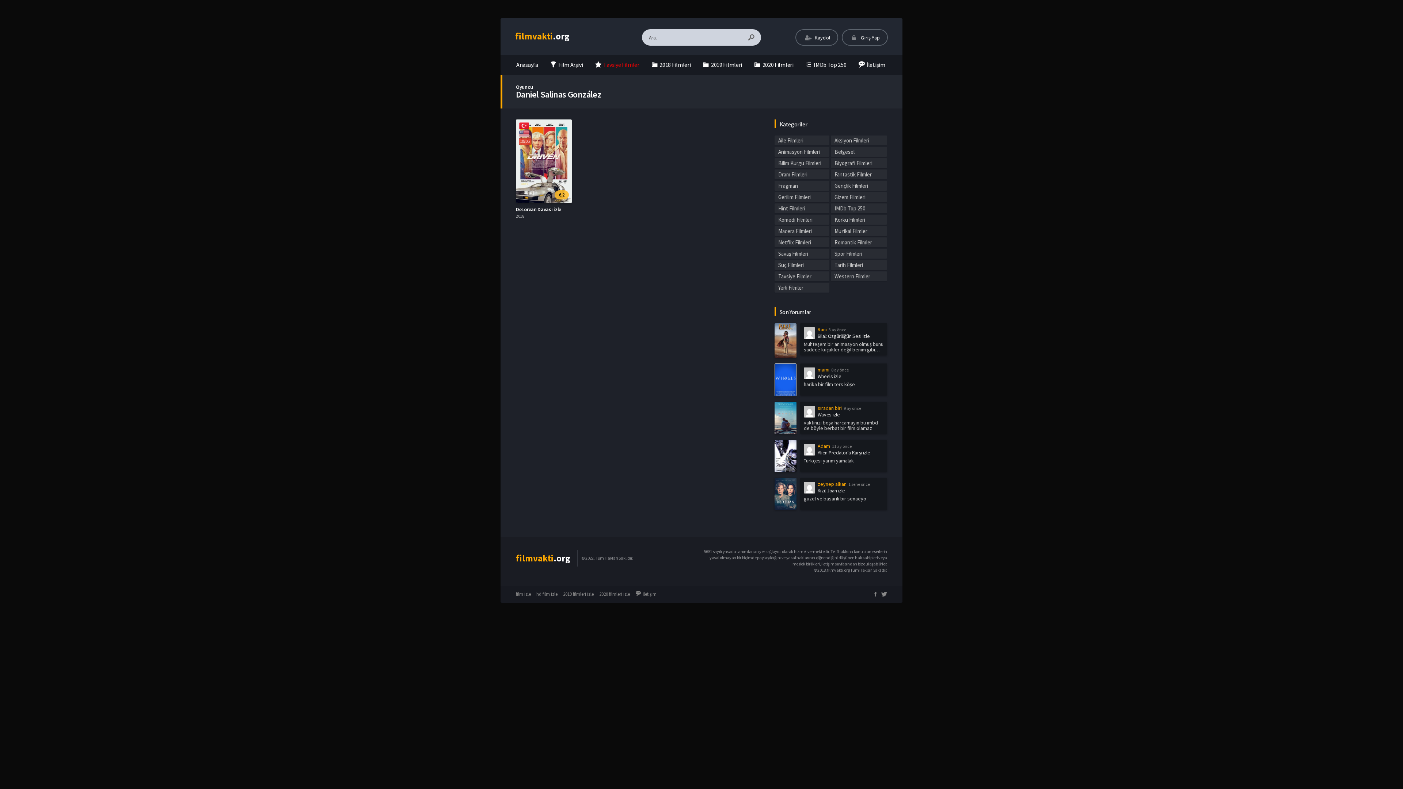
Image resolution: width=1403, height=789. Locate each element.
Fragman (788, 185)
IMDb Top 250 (849, 208)
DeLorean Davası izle (538, 209)
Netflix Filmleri (794, 242)
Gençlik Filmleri (851, 185)
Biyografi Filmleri (853, 163)
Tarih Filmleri (848, 265)
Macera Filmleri (795, 231)
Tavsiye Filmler (794, 276)
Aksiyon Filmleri (851, 140)
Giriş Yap (870, 37)
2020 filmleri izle (614, 594)
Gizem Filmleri (850, 197)
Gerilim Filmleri (794, 197)
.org (542, 36)
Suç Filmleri (791, 265)
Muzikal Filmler (850, 231)
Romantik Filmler (853, 242)
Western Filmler (852, 276)
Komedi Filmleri (795, 219)
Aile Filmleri (790, 140)
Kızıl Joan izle (831, 490)
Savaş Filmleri (793, 253)
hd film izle (547, 594)
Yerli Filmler (790, 287)
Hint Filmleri (791, 208)
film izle (523, 594)
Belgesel (844, 151)
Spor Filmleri (848, 253)
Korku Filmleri (849, 219)
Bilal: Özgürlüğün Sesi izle (844, 336)
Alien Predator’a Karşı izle (844, 452)
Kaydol (822, 37)
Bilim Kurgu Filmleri (799, 163)
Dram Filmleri (792, 174)
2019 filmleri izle (578, 594)
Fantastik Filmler (853, 174)
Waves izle (829, 414)
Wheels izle (829, 376)
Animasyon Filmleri (799, 151)
